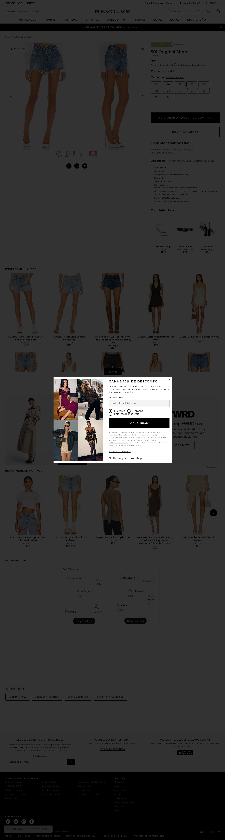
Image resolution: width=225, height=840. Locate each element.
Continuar (139, 423)
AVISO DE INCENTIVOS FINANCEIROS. (125, 445)
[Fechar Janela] (169, 379)
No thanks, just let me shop (125, 458)
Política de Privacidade (118, 443)
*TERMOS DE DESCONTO (120, 452)
